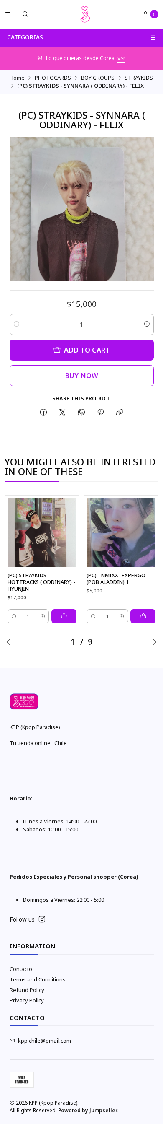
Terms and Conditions (38, 979)
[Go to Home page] (85, 14)
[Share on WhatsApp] (81, 413)
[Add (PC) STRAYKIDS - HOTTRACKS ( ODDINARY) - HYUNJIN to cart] (63, 616)
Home (17, 77)
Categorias (25, 37)
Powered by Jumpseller (87, 1110)
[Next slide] (154, 642)
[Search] (25, 14)
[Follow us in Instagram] (42, 920)
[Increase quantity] (146, 324)
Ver (121, 58)
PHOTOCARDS (53, 77)
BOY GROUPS (98, 77)
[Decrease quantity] (16, 324)
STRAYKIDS (139, 77)
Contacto (21, 969)
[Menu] (8, 14)
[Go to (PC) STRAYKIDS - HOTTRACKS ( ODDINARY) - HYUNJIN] (42, 532)
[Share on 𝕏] (62, 413)
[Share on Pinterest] (100, 413)
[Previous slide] (9, 642)
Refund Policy (27, 990)
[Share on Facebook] (43, 413)
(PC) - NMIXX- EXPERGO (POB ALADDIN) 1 (116, 579)
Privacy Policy (27, 1000)
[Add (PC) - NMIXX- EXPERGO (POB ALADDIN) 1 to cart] (142, 616)
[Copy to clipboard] (119, 413)
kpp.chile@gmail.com (44, 1040)
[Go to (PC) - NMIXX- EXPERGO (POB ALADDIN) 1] (121, 532)
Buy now (81, 375)
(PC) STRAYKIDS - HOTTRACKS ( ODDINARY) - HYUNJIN (41, 582)
